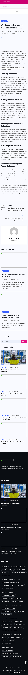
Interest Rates (6, 621)
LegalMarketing (6, 627)
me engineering (6, 634)
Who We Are (19, 667)
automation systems (19, 569)
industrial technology (8, 611)
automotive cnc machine (18, 572)
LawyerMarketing (20, 624)
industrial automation (8, 608)
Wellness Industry (17, 656)
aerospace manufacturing (18, 566)
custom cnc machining (8, 592)
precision (4, 637)
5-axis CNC (4, 566)
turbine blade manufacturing (10, 653)
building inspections (7, 579)
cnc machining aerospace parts (10, 582)
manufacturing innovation (9, 631)
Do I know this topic (7, 598)
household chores (16, 605)
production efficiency (8, 640)
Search (24, 341)
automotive (5, 572)
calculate (19, 579)
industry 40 (21, 611)
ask (10, 569)
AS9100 (4, 569)
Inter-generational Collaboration (11, 618)
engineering (5, 601)
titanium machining (7, 650)
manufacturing (18, 627)
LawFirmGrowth (18, 621)
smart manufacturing (8, 647)
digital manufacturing (8, 595)
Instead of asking (7, 614)
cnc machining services (8, 585)
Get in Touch (9, 667)
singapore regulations (8, 644)
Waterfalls (5, 656)
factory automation (17, 601)
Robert (6, 279)
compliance (21, 585)
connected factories (7, 589)
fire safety (5, 605)
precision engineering (16, 637)
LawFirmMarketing (7, 624)
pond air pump (17, 634)
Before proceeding (7, 576)
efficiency (19, 598)
